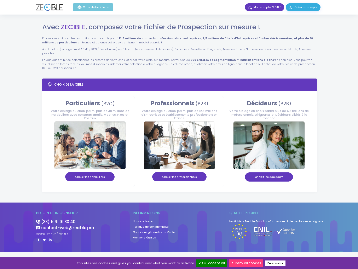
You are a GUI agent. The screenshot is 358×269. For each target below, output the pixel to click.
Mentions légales (144, 238)
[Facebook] (38, 240)
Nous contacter (143, 221)
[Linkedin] (50, 240)
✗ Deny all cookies (246, 263)
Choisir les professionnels (179, 177)
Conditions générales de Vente (154, 232)
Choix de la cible (94, 7)
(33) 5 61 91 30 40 (58, 222)
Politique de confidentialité (151, 227)
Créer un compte (306, 7)
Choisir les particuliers (90, 177)
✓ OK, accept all (211, 263)
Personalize (275, 263)
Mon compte (267, 7)
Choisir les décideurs (269, 177)
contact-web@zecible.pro (67, 228)
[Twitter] (44, 240)
